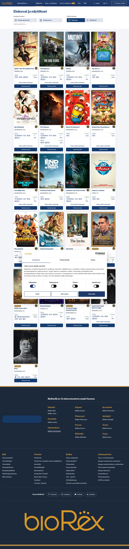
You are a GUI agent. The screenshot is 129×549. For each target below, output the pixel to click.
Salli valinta (64, 294)
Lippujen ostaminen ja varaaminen (109, 461)
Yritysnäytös (6, 464)
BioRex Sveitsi (52, 422)
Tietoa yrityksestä (72, 458)
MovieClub (37, 458)
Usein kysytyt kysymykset (106, 467)
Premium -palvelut (40, 483)
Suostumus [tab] (36, 260)
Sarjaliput (37, 480)
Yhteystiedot (70, 464)
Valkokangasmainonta (9, 473)
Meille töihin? (70, 470)
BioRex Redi (52, 410)
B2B (85, 3)
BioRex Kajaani (80, 410)
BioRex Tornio (107, 428)
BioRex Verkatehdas (54, 431)
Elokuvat (39, 3)
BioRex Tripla (52, 413)
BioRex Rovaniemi (108, 410)
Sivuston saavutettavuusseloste (76, 483)
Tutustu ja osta (25, 86)
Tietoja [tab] (93, 260)
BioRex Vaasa (106, 437)
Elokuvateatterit (7, 458)
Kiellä (37, 294)
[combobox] (25, 20)
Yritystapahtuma (7, 467)
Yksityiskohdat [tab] (64, 260)
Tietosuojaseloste (103, 477)
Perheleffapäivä (39, 467)
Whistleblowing (71, 480)
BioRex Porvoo (80, 428)
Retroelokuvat (38, 470)
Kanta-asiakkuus (67, 3)
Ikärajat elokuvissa (104, 470)
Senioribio (37, 464)
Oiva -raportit (70, 477)
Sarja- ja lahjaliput (51, 3)
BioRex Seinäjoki (107, 419)
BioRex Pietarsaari (81, 419)
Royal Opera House (40, 477)
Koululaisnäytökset (8, 470)
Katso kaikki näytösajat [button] (26, 82)
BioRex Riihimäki (80, 437)
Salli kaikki (91, 294)
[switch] (54, 286)
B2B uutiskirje (7, 477)
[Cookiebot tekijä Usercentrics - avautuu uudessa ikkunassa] (96, 253)
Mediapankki (70, 473)
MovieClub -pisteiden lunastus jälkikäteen (48, 461)
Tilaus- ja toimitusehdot (106, 458)
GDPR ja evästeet (104, 480)
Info (79, 3)
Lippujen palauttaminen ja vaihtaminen (110, 464)
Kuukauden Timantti (41, 473)
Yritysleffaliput (7, 461)
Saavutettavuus (103, 473)
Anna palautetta (71, 467)
